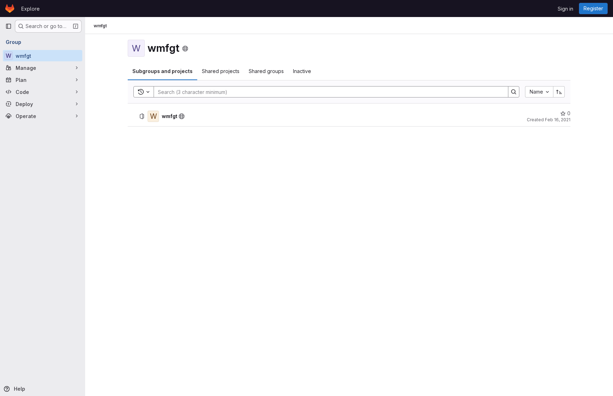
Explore (30, 9)
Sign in (565, 9)
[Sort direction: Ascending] (559, 91)
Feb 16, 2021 (557, 119)
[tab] (162, 71)
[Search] (513, 91)
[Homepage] (10, 8)
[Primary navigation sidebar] (8, 26)
